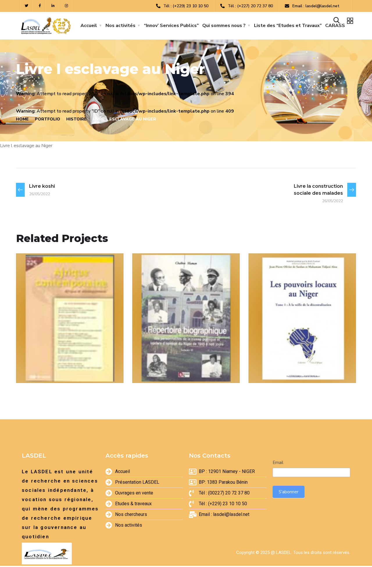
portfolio (47, 119)
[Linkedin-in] (53, 6)
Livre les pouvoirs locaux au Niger (293, 348)
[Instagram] (66, 6)
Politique (320, 363)
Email (278, 462)
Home (22, 119)
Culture (38, 370)
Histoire (76, 119)
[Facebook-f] (40, 6)
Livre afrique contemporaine (56, 356)
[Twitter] (27, 6)
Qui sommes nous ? (224, 25)
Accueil (89, 25)
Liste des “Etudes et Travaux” (288, 25)
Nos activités (120, 25)
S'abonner (288, 492)
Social (177, 370)
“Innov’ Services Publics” (171, 25)
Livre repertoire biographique (173, 356)
